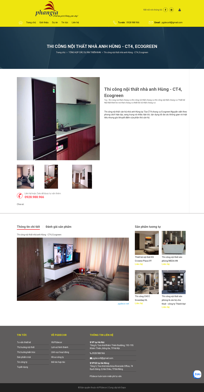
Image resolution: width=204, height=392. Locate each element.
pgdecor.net (123, 303)
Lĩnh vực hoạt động (60, 352)
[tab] (31, 226)
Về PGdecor (56, 342)
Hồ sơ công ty (57, 357)
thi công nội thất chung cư (143, 100)
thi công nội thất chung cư (166, 100)
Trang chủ (60, 52)
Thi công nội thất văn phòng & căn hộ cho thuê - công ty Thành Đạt (147, 300)
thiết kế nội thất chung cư (145, 103)
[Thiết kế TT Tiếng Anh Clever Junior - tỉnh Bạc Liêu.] (174, 282)
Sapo (123, 387)
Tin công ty (22, 362)
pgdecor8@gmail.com (172, 22)
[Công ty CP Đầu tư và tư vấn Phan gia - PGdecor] (51, 9)
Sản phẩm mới (24, 357)
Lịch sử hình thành (59, 347)
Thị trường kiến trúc (26, 352)
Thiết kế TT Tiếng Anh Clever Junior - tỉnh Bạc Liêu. (173, 300)
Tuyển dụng (22, 367)
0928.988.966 (34, 197)
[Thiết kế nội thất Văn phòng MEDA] (174, 243)
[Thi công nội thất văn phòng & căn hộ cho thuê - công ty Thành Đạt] (147, 282)
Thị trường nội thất (25, 347)
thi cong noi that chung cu (120, 100)
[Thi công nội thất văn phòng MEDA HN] (147, 243)
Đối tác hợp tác (58, 362)
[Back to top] (194, 382)
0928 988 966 (132, 22)
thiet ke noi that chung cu (122, 103)
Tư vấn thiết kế (24, 342)
